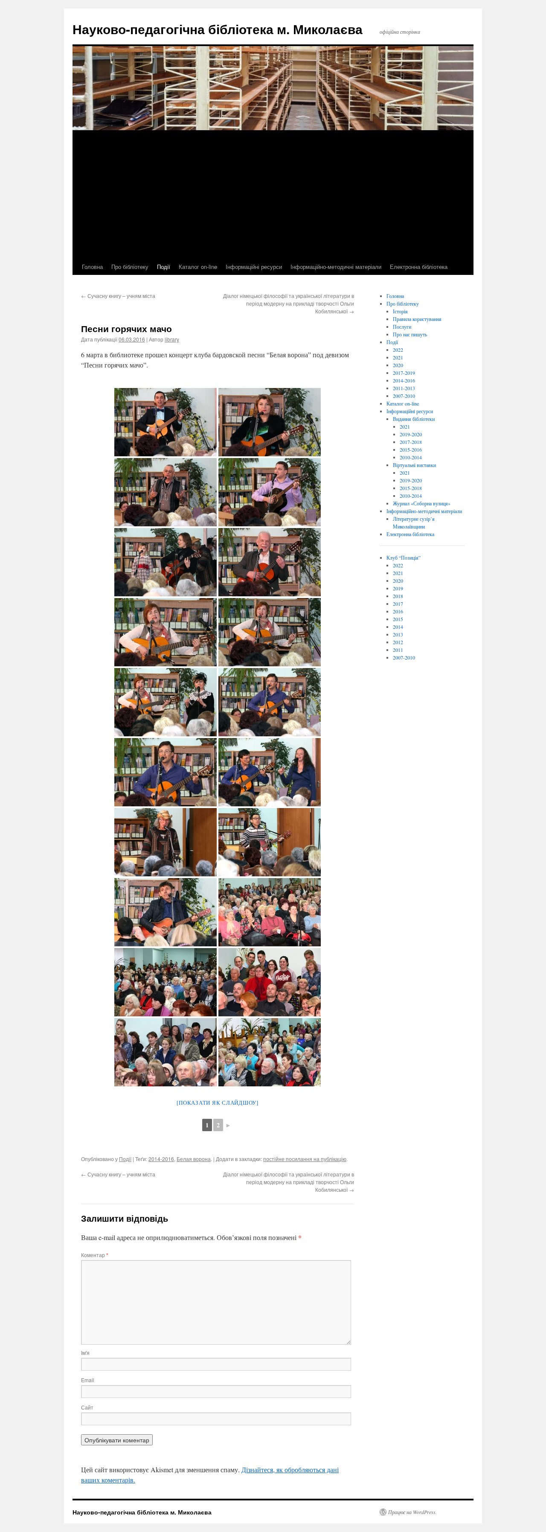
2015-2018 (411, 487)
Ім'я (85, 1352)
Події (163, 267)
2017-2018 (411, 441)
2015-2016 (411, 449)
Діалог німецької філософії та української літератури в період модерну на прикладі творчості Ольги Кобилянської (288, 303)
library (172, 339)
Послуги (402, 326)
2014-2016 (161, 1158)
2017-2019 (404, 372)
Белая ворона (194, 1158)
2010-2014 (411, 457)
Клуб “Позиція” (403, 557)
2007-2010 (404, 395)
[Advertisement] (273, 194)
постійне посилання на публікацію (304, 1158)
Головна (92, 267)
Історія (400, 311)
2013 (398, 634)
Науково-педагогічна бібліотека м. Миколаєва (218, 29)
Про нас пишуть (410, 334)
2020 (398, 365)
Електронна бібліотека (418, 267)
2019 (398, 588)
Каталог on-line (198, 267)
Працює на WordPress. (412, 1512)
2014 (398, 626)
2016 (398, 611)
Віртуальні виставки (414, 464)
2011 (398, 649)
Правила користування (417, 318)
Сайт (87, 1407)
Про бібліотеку (129, 267)
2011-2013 (404, 388)
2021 (398, 357)
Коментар (94, 1254)
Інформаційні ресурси (254, 267)
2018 (398, 595)
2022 (398, 349)
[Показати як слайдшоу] (217, 1102)
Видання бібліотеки (414, 418)
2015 (398, 619)
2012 (398, 642)
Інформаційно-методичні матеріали (335, 267)
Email (87, 1379)
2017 (398, 603)
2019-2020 (411, 434)
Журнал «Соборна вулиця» (421, 503)
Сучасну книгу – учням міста (118, 295)
